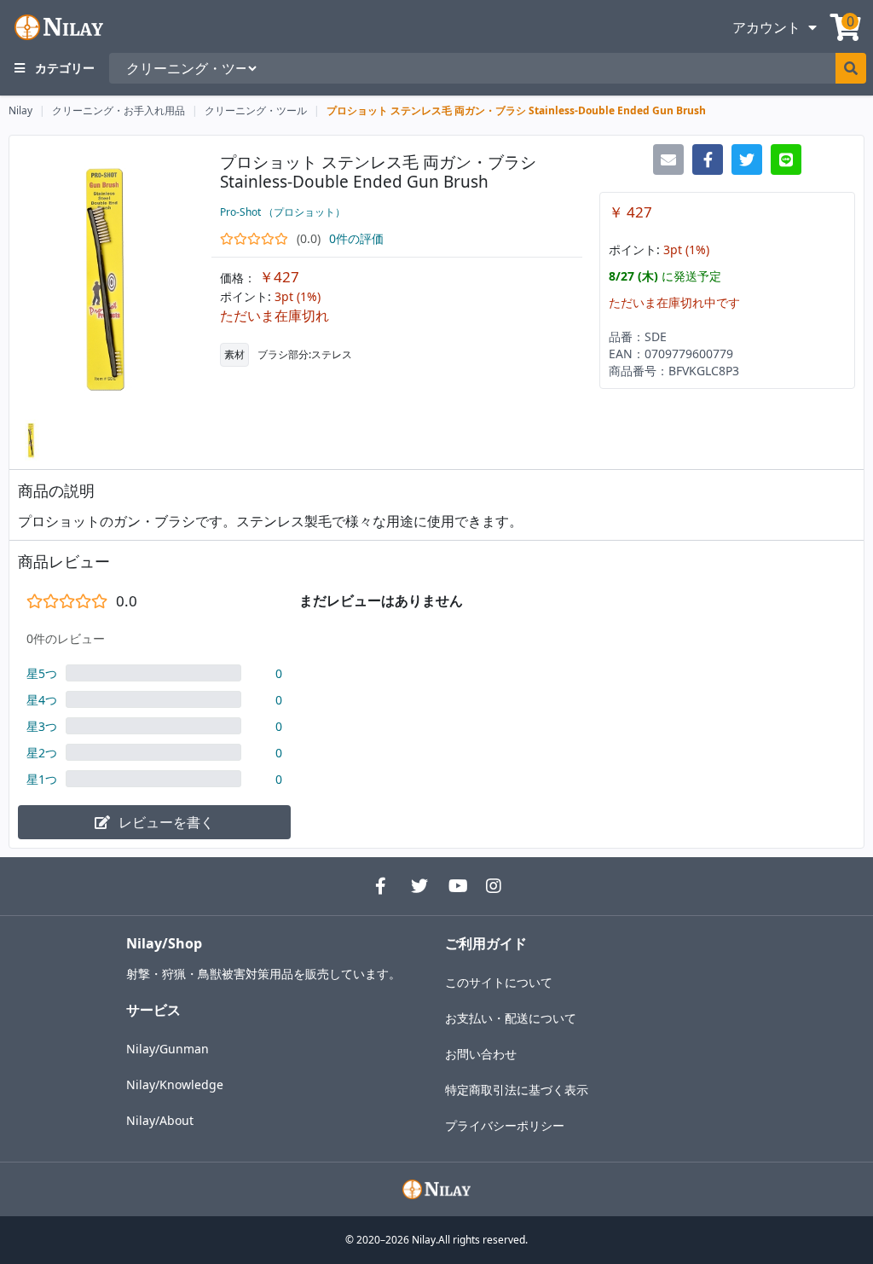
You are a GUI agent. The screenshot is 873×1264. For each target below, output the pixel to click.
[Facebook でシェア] (707, 159)
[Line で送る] (786, 159)
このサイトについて (498, 982)
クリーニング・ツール (256, 111)
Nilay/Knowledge (174, 1084)
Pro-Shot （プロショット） (282, 212)
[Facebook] (380, 886)
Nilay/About (160, 1120)
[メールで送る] (668, 159)
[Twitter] (417, 886)
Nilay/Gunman (167, 1049)
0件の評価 (356, 238)
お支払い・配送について (510, 1018)
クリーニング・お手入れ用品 (118, 111)
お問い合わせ (481, 1054)
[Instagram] (492, 886)
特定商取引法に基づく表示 (516, 1089)
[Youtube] (455, 886)
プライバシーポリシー (504, 1125)
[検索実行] (850, 68)
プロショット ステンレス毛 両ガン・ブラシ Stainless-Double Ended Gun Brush (516, 111)
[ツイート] (746, 159)
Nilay (20, 111)
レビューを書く (166, 822)
